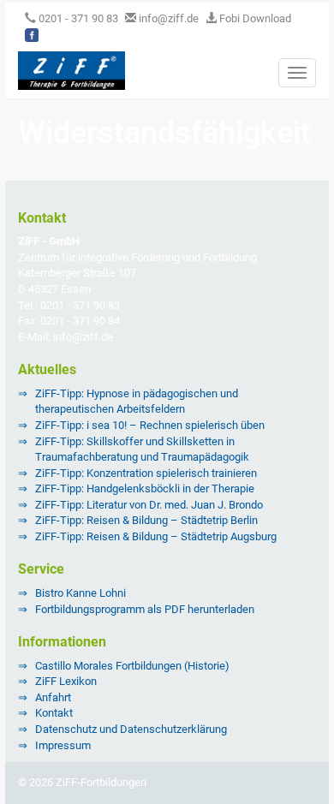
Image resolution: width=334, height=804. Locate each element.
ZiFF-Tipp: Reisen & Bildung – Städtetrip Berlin (146, 520)
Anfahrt (53, 697)
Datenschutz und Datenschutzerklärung (131, 729)
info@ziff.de (169, 18)
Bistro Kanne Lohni (80, 593)
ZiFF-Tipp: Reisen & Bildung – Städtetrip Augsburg (156, 536)
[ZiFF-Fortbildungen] (65, 69)
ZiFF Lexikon (66, 681)
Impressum (63, 745)
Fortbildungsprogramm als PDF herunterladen (144, 609)
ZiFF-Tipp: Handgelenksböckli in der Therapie (144, 488)
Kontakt (54, 712)
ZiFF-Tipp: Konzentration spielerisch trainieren (146, 473)
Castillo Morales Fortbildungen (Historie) (132, 665)
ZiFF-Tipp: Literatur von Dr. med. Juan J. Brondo (149, 504)
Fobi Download (254, 18)
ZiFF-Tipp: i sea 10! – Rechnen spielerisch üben (150, 425)
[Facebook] (32, 34)
